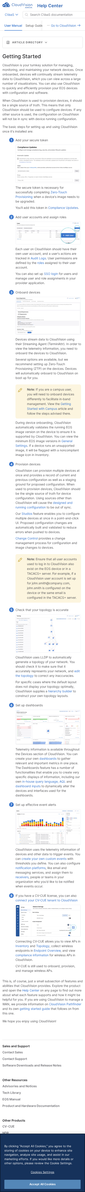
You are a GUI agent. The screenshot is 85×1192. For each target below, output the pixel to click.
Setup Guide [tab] (34, 25)
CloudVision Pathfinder (65, 1004)
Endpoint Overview (47, 950)
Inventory (22, 946)
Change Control (26, 538)
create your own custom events (44, 858)
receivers (22, 877)
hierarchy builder (60, 691)
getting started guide (35, 1008)
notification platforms (30, 868)
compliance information (32, 955)
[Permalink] (45, 56)
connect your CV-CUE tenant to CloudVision (46, 900)
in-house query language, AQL (44, 781)
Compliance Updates (63, 207)
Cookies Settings (42, 1172)
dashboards (47, 758)
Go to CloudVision (64, 25)
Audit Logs (38, 258)
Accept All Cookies (42, 1184)
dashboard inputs (28, 786)
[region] (42, 1163)
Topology (42, 946)
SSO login (51, 274)
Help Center (30, 990)
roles (40, 263)
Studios (27, 513)
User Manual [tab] (13, 25)
